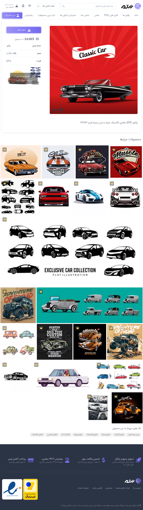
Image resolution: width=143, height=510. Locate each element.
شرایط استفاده (83, 488)
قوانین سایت (97, 488)
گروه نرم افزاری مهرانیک (69, 505)
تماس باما (85, 15)
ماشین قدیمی (52, 434)
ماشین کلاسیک (37, 434)
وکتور (8, 45)
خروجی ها (137, 488)
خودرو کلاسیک (92, 434)
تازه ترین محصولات (46, 15)
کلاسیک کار (66, 434)
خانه (136, 15)
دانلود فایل (21, 30)
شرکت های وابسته (123, 488)
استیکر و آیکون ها (68, 15)
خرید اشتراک (10, 15)
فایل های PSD (111, 15)
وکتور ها (126, 15)
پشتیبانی (29, 15)
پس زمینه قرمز (133, 434)
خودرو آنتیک (119, 434)
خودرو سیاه (106, 434)
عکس (96, 15)
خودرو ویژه (78, 434)
